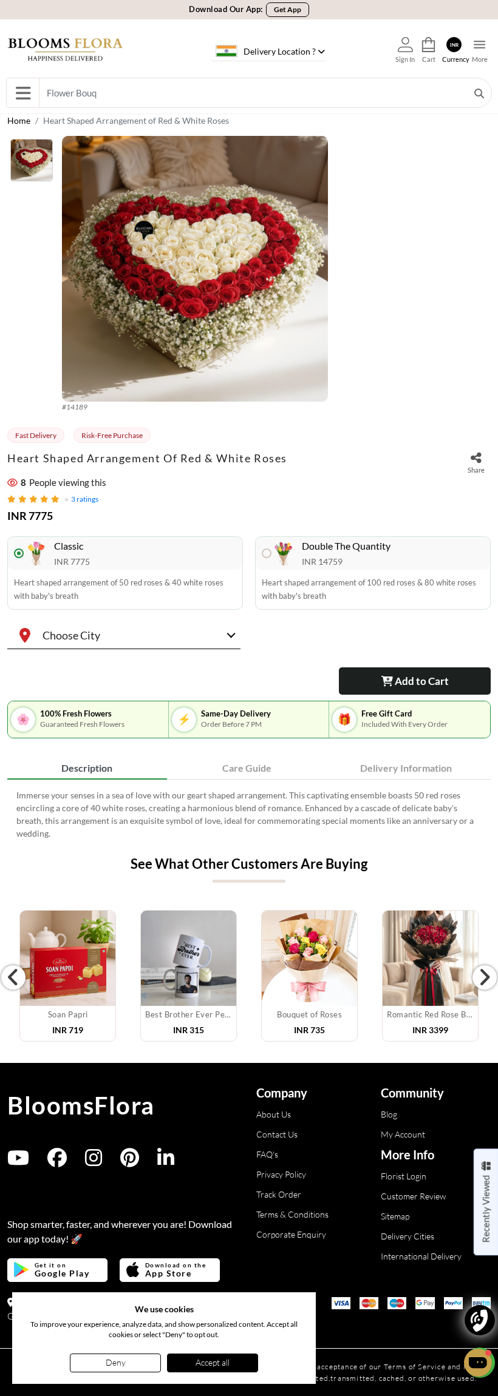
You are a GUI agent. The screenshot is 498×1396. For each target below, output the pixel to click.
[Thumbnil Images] (31, 163)
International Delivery (421, 1256)
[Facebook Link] (57, 1161)
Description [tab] (86, 768)
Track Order (278, 1194)
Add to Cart (421, 681)
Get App (287, 9)
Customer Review (413, 1196)
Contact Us (277, 1134)
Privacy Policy (281, 1174)
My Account (403, 1134)
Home (18, 120)
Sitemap (395, 1216)
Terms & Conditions (292, 1214)
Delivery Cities (407, 1236)
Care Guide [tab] (246, 768)
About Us (273, 1114)
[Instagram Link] (93, 1161)
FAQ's (267, 1154)
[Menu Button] (22, 93)
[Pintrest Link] (129, 1161)
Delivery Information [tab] (406, 768)
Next (484, 977)
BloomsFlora (81, 1105)
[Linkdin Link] (165, 1161)
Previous (13, 977)
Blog (389, 1114)
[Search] (479, 93)
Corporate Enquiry (291, 1234)
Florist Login (403, 1176)
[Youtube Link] (18, 1161)
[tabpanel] (249, 814)
